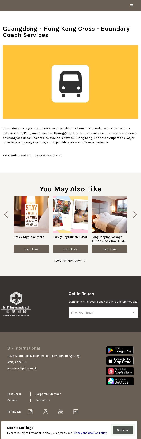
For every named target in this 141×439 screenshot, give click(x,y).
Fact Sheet (14, 394)
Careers (12, 400)
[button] (131, 5)
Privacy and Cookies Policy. (90, 432)
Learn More (31, 249)
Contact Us (42, 400)
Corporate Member (44, 394)
